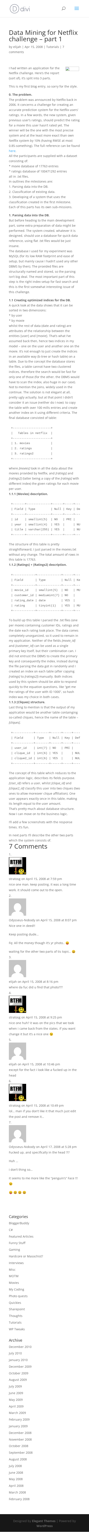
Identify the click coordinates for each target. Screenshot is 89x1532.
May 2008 (16, 1479)
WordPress (45, 1526)
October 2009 (18, 1373)
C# (11, 1230)
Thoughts (15, 1316)
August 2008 (18, 1459)
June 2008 (16, 1472)
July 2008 (15, 1466)
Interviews (16, 1263)
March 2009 (17, 1413)
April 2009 (16, 1406)
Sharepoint (17, 1309)
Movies (14, 1283)
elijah (17, 47)
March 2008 (17, 1492)
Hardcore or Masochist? (26, 1256)
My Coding (16, 1289)
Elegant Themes (44, 1521)
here (12, 151)
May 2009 (16, 1400)
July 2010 (15, 1353)
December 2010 (20, 1347)
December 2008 (20, 1433)
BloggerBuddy (19, 1223)
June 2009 (16, 1393)
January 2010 (18, 1360)
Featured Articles (21, 1236)
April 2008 (16, 1486)
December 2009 (20, 1366)
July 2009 (15, 1386)
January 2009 (18, 1426)
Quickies (15, 1303)
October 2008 (18, 1446)
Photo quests (18, 1296)
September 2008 (21, 1452)
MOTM (14, 1276)
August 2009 (18, 1380)
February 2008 (19, 1499)
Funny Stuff (17, 1243)
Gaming (14, 1249)
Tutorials (52, 47)
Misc (12, 1269)
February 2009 (19, 1419)
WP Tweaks (17, 1329)
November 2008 (20, 1439)
